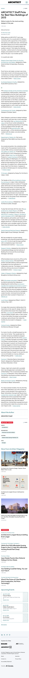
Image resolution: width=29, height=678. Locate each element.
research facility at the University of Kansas (16, 90)
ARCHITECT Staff (6, 32)
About (2, 656)
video (2, 123)
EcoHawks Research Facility (9, 82)
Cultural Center (5, 325)
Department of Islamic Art (8, 137)
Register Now (6, 600)
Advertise (17, 656)
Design (3, 8)
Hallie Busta (12, 198)
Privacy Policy (18, 659)
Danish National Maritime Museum (10, 230)
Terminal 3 (4, 359)
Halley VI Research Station (8, 273)
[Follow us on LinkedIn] (2, 635)
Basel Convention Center (8, 380)
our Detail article (18, 121)
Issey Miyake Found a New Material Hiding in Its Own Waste (13, 559)
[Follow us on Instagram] (9, 635)
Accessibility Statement (6, 661)
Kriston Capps (17, 270)
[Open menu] (26, 2)
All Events (4, 624)
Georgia (3, 442)
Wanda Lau (9, 134)
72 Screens (4, 173)
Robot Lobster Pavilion (7, 261)
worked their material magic (9, 395)
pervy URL (4, 241)
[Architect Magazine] (14, 2)
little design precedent (10, 280)
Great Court (12, 155)
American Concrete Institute (8, 432)
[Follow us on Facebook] (7, 635)
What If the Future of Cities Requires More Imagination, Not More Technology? (13, 581)
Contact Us (3, 659)
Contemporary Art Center (8, 110)
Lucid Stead (4, 300)
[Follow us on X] (4, 635)
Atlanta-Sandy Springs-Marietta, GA (10, 437)
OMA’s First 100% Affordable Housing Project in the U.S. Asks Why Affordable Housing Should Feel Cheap (14, 517)
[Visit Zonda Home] (7, 666)
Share (25, 8)
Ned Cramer (20, 245)
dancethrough (16, 128)
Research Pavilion (6, 248)
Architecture (5, 427)
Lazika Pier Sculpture (7, 202)
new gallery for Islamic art (8, 151)
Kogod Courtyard (12, 157)
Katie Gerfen (17, 107)
